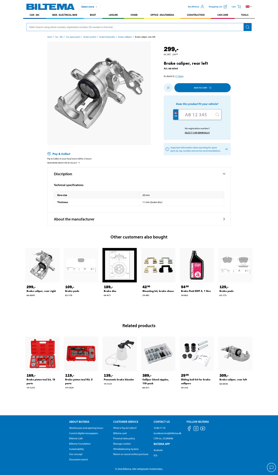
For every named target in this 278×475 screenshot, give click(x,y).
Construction (196, 14)
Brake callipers (125, 36)
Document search (78, 459)
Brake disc (110, 291)
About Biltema (79, 422)
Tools (244, 14)
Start (49, 36)
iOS (155, 455)
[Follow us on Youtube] (202, 430)
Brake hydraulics (107, 36)
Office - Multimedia (162, 14)
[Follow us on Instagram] (196, 429)
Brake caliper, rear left (233, 379)
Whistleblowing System (126, 449)
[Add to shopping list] (168, 87)
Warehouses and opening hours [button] (86, 427)
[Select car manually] (225, 149)
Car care (222, 14)
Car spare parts (73, 36)
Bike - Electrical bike (64, 14)
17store (179, 76)
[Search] (248, 27)
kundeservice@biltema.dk (167, 433)
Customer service (125, 422)
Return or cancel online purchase (130, 454)
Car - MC (34, 14)
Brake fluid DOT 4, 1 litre (196, 291)
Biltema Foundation (80, 443)
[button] (248, 6)
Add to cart (200, 87)
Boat (93, 14)
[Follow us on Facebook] (189, 429)
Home (134, 14)
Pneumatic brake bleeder (119, 379)
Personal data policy (124, 438)
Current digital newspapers (83, 433)
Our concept (75, 454)
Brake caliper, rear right (41, 291)
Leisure (113, 14)
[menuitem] (34, 15)
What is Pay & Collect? (125, 427)
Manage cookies (122, 443)
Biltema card (120, 433)
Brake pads (72, 291)
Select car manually (197, 132)
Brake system (89, 36)
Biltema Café (76, 438)
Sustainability (76, 449)
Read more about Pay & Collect (62, 163)
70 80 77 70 (159, 427)
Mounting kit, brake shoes (158, 291)
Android (158, 450)
